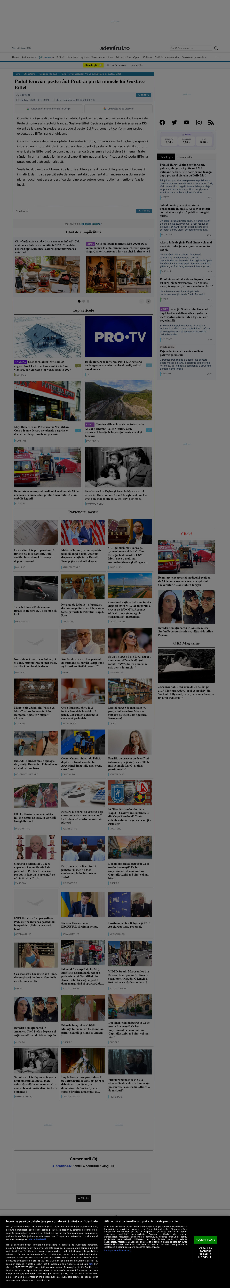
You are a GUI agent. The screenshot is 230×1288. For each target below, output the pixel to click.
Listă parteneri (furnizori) (117, 1250)
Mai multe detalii (37, 1239)
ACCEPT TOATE (205, 1239)
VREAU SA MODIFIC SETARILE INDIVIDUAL (205, 1253)
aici (91, 1263)
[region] (115, 1252)
